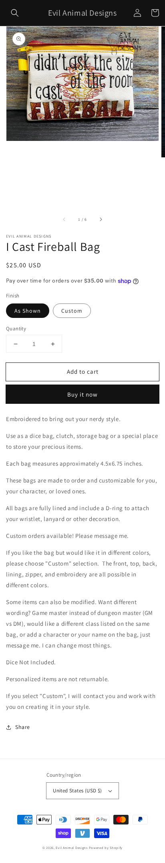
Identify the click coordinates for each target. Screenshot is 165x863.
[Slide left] (64, 219)
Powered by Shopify (106, 847)
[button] (15, 13)
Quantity (16, 328)
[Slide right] (100, 219)
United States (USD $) (77, 790)
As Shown (27, 310)
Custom (71, 310)
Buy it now (82, 394)
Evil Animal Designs (71, 847)
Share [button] (22, 727)
